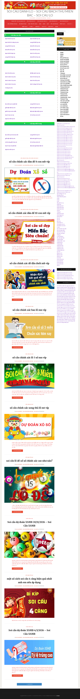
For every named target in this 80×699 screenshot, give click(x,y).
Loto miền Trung (64, 107)
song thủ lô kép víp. (10, 57)
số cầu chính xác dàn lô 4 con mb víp (64, 143)
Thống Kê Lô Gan (60, 248)
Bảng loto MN (59, 254)
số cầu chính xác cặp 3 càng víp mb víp (65, 134)
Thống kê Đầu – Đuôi (65, 97)
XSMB (61, 52)
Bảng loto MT (59, 253)
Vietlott (69, 23)
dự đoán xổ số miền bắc (61, 299)
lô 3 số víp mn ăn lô (35, 115)
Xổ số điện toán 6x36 (65, 75)
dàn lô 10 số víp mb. (35, 76)
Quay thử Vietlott (64, 114)
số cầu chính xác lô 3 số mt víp (63, 181)
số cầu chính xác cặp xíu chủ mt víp (64, 163)
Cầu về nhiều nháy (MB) (66, 85)
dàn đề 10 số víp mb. (35, 57)
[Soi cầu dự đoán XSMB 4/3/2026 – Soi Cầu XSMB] (29, 652)
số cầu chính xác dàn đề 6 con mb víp (64, 137)
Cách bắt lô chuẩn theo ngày (63, 285)
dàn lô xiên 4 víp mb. (10, 84)
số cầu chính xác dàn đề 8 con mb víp (29, 161)
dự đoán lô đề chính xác (63, 291)
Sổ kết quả (62, 23)
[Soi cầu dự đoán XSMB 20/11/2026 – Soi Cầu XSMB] (29, 544)
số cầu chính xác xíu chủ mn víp (63, 192)
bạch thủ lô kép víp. (10, 53)
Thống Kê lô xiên (60, 247)
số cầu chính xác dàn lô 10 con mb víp (64, 141)
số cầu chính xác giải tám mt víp (63, 166)
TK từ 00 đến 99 (64, 102)
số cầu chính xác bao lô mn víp (29, 310)
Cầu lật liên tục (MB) (65, 82)
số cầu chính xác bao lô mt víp (63, 161)
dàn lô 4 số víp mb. (35, 53)
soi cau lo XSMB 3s (62, 308)
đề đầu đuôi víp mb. (35, 73)
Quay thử (50, 26)
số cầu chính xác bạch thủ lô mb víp (64, 132)
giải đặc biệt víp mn (10, 107)
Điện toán (24, 26)
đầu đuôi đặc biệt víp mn (36, 111)
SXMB (40, 23)
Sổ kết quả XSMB (64, 59)
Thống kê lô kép (64, 92)
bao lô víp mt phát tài (10, 145)
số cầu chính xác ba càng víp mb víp (64, 128)
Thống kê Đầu (63, 94)
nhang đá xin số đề (64, 304)
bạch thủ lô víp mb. (10, 38)
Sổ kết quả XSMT (64, 63)
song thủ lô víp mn (35, 104)
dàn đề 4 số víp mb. (35, 46)
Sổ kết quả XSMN (64, 61)
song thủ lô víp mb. (10, 46)
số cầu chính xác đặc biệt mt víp (63, 164)
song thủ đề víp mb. (35, 42)
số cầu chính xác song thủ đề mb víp (64, 155)
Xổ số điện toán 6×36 (61, 225)
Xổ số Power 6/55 (64, 68)
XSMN (61, 54)
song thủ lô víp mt (35, 134)
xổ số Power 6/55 (60, 213)
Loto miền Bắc (63, 104)
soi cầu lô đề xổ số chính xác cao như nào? (29, 460)
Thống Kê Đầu (59, 244)
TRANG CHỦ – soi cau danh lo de (18, 21)
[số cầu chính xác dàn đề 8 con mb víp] (29, 180)
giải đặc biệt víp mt (10, 138)
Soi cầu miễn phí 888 (69, 317)
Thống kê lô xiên (64, 90)
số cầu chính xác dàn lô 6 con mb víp (64, 144)
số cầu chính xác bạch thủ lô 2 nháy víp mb (66, 126)
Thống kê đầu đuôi (65, 87)
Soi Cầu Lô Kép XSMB (64, 314)
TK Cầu (30, 26)
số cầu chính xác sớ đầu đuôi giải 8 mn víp (65, 186)
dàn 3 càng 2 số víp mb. (36, 84)
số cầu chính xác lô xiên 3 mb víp (63, 152)
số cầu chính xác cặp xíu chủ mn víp (64, 180)
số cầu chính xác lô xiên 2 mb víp (63, 151)
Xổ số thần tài (63, 78)
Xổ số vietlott (63, 64)
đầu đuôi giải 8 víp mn (36, 107)
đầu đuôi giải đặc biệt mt (36, 145)
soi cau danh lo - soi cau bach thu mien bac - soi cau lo (27, 165)
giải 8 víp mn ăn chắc (10, 111)
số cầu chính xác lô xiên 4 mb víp (63, 154)
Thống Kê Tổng (60, 239)
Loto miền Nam (64, 106)
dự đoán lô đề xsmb (69, 293)
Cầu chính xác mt (53, 21)
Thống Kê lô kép (60, 245)
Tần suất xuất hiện (65, 100)
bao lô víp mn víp (9, 115)
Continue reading (18, 203)
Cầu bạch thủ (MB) (65, 80)
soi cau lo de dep (66, 305)
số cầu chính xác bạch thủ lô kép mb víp (65, 131)
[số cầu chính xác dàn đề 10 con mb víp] (29, 231)
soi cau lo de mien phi (67, 307)
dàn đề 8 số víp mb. (35, 49)
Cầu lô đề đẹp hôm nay (12, 23)
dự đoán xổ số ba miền (68, 295)
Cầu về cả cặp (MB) (65, 83)
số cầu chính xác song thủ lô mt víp (29, 407)
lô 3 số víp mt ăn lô (35, 142)
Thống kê (37, 26)
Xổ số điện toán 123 (65, 76)
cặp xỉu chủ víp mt (10, 149)
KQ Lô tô (44, 26)
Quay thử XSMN (64, 111)
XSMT (61, 56)
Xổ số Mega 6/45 (64, 66)
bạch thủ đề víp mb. (35, 38)
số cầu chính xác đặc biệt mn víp (63, 183)
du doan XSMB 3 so (61, 290)
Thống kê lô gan (64, 88)
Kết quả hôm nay (54, 23)
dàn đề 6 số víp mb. (10, 49)
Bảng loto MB (59, 256)
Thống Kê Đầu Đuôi (60, 250)
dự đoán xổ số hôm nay (70, 298)
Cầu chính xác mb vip (42, 21)
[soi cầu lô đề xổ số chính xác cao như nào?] (29, 484)
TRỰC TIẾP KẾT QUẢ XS (32, 23)
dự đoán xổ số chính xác (70, 296)
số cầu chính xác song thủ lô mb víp (64, 158)
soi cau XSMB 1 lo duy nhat (66, 313)
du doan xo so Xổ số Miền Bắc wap (68, 288)
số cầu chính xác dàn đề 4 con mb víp (64, 135)
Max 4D (62, 71)
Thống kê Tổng (64, 99)
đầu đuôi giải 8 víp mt (35, 138)
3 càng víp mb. (9, 87)
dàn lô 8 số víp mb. (10, 73)
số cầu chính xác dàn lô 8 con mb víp (64, 148)
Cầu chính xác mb (31, 21)
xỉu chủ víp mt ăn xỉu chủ (11, 134)
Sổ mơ (56, 26)
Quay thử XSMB (64, 109)
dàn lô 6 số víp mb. (35, 80)
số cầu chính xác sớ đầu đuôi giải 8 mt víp (65, 169)
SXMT (48, 23)
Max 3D (62, 70)
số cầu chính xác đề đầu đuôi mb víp (29, 263)
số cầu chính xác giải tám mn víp (63, 184)
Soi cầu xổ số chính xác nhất (64, 320)
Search (60, 33)
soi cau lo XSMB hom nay (68, 310)
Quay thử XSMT (64, 112)
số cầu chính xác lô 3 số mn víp (29, 357)
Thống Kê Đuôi (60, 242)
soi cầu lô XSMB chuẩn (64, 316)
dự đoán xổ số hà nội (61, 298)
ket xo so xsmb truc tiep (65, 301)
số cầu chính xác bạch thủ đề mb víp (64, 129)
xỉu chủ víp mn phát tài (11, 104)
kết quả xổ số (69, 302)
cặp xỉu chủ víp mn (10, 118)
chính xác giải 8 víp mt (11, 142)
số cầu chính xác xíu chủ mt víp (63, 175)
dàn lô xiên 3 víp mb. (10, 80)
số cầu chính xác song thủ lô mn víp (64, 190)
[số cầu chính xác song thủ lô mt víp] (29, 426)
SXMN (44, 23)
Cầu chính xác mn (64, 21)
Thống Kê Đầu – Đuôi (61, 241)
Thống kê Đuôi (64, 95)
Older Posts (30, 684)
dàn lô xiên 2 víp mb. (10, 76)
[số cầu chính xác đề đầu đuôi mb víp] (29, 279)
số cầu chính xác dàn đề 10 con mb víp (29, 213)
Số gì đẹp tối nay (22, 23)
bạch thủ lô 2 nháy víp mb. (12, 42)
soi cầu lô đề (71, 316)
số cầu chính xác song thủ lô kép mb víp (65, 157)
